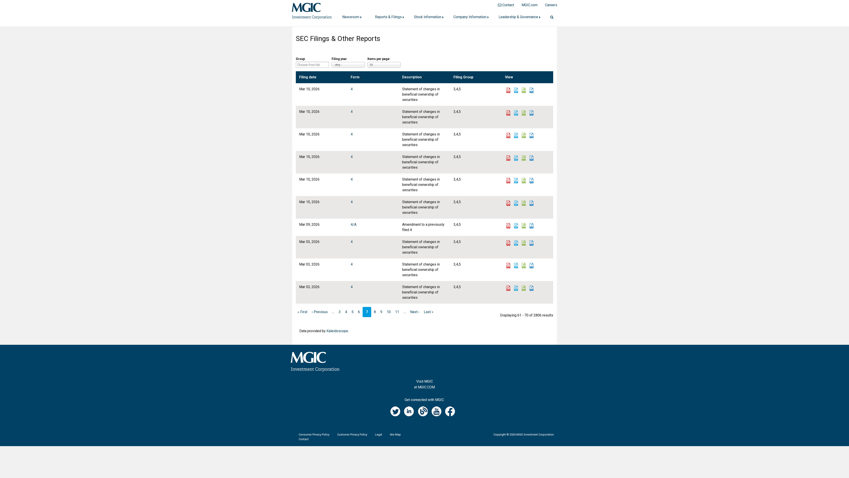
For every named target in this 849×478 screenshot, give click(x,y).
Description (412, 77)
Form (355, 77)
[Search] (550, 17)
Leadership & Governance (518, 17)
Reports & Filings (388, 17)
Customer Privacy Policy (352, 434)
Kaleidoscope (337, 331)
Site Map (395, 434)
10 (389, 312)
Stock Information (427, 17)
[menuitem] (353, 17)
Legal (378, 434)
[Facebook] (452, 408)
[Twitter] (397, 408)
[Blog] (424, 408)
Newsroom (350, 17)
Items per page (378, 59)
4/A (353, 224)
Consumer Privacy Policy (314, 434)
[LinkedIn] (411, 408)
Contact (304, 439)
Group (300, 59)
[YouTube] (438, 408)
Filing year (339, 59)
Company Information (469, 17)
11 (397, 312)
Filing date (307, 77)
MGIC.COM (426, 387)
